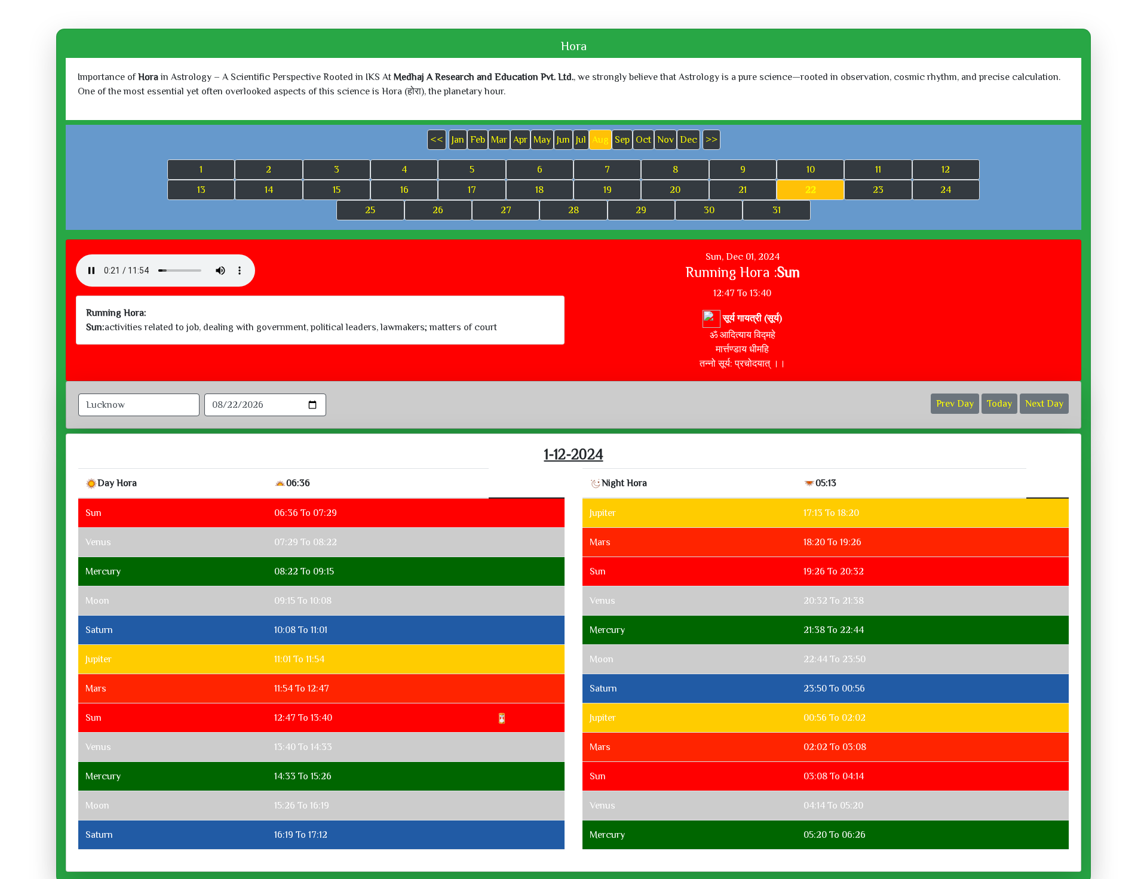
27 (506, 210)
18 (539, 190)
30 (709, 210)
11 (878, 169)
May (542, 139)
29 (641, 210)
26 (438, 210)
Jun (563, 139)
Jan (458, 139)
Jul (581, 139)
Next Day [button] (1044, 403)
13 (201, 190)
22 (810, 190)
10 (810, 169)
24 (945, 190)
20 (675, 190)
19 (607, 190)
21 (742, 190)
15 (337, 190)
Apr (520, 139)
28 (573, 210)
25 (370, 210)
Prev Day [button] (955, 403)
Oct (643, 139)
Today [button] (999, 403)
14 (269, 190)
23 (878, 190)
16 (404, 190)
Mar (499, 139)
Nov (665, 139)
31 (776, 210)
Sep (622, 139)
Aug (600, 139)
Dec (688, 139)
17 (472, 190)
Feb (477, 139)
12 (945, 169)
